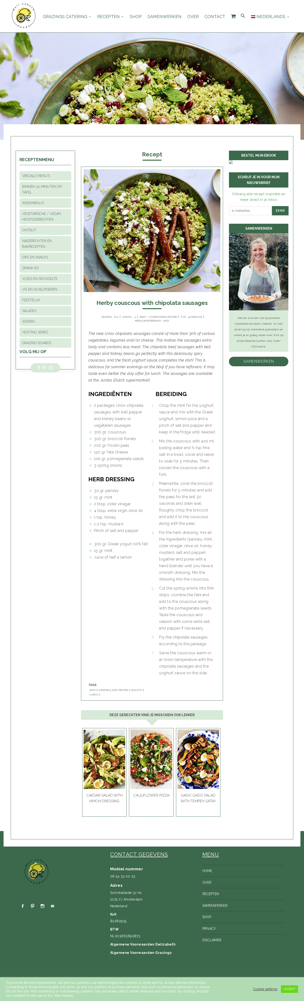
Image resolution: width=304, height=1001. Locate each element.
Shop (136, 17)
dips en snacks (35, 257)
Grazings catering (65, 17)
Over (193, 17)
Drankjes (30, 268)
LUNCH (94, 695)
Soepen (28, 321)
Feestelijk (31, 300)
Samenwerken (164, 17)
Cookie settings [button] (265, 989)
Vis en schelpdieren (39, 289)
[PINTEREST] (32, 906)
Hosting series (35, 332)
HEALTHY (136, 690)
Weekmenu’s (33, 203)
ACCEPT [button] (289, 989)
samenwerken (258, 361)
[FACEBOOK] (22, 906)
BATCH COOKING (99, 690)
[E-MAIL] (52, 906)
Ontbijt (29, 230)
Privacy (209, 929)
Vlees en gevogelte (39, 279)
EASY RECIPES (120, 690)
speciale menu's (36, 176)
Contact (214, 17)
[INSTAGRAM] (42, 906)
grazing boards (36, 343)
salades (29, 311)
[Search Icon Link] (243, 16)
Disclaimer (211, 940)
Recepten (108, 17)
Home (207, 871)
